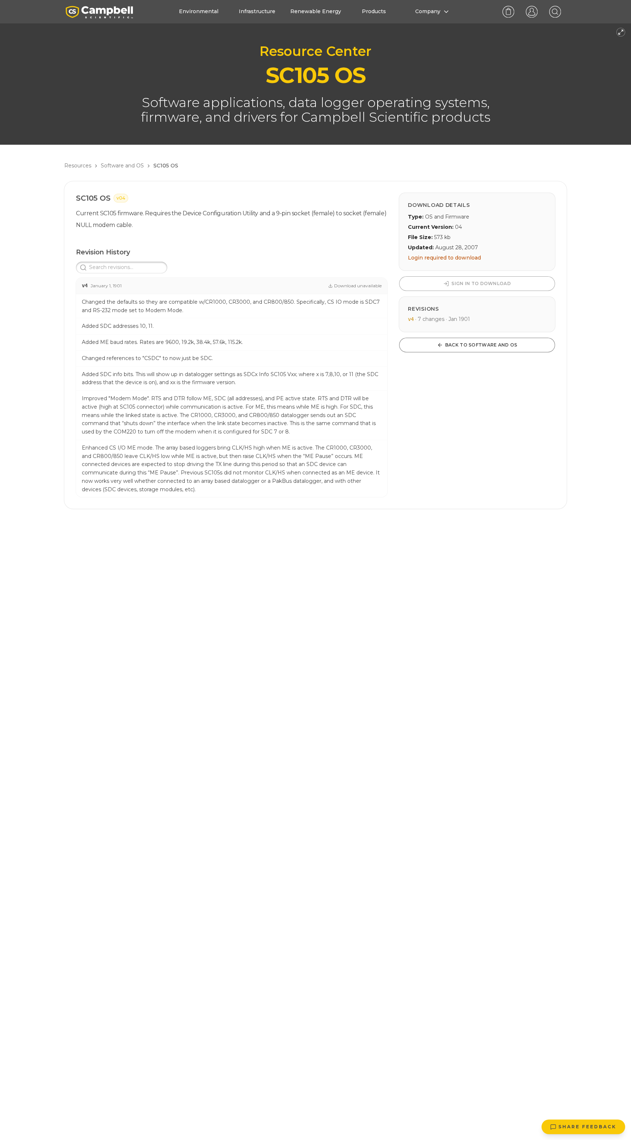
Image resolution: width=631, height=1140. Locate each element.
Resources (77, 165)
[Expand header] (620, 32)
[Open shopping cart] (508, 11)
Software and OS (122, 165)
